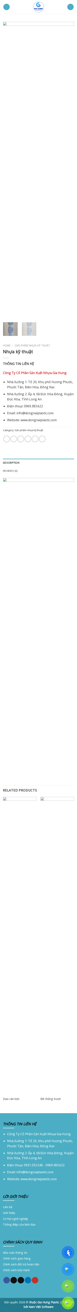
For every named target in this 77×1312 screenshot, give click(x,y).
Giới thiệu (9, 1213)
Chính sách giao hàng (17, 1258)
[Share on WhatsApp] (6, 439)
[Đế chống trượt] (57, 945)
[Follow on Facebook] (6, 1280)
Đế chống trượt (50, 1099)
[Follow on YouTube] (35, 1280)
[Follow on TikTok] (13, 1280)
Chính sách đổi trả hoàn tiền (21, 1264)
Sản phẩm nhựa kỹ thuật (32, 345)
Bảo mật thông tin (15, 1253)
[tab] (38, 463)
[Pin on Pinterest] (35, 439)
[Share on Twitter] (21, 439)
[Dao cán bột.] (20, 945)
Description (11, 462)
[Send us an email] (21, 1280)
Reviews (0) (10, 471)
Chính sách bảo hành (16, 1270)
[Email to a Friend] (28, 439)
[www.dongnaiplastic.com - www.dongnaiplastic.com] (38, 7)
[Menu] (6, 7)
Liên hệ (7, 1207)
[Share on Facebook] (13, 439)
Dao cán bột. (11, 1099)
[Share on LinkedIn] (42, 439)
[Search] (70, 7)
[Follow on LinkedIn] (28, 1280)
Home (6, 345)
